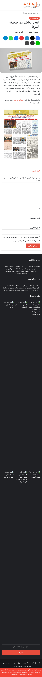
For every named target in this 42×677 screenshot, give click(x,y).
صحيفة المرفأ (27, 13)
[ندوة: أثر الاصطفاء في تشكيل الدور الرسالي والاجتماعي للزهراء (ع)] (21, 477)
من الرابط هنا (19, 100)
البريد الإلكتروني (34, 218)
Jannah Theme (6, 670)
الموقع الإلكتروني (35, 228)
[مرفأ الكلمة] (31, 5)
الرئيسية (36, 13)
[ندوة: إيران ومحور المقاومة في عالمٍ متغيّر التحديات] (21, 385)
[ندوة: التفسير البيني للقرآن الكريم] (8, 304)
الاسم (38, 208)
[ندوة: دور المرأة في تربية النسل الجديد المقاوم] (34, 555)
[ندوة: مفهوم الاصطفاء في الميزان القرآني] (8, 474)
